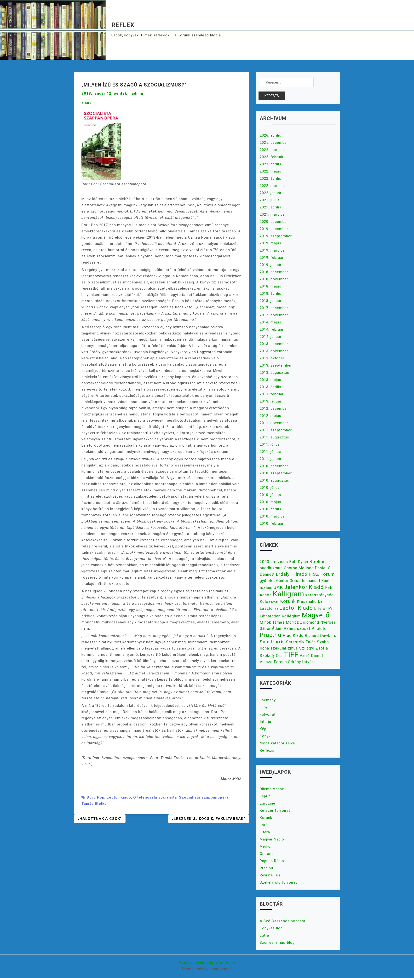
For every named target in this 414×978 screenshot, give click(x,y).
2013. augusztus (274, 372)
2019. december (274, 229)
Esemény (268, 700)
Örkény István (301, 662)
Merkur (266, 846)
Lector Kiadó (119, 797)
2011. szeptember (276, 430)
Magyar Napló (272, 839)
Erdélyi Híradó (291, 574)
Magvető (316, 615)
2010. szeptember (276, 473)
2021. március (272, 214)
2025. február (272, 157)
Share (86, 102)
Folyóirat (268, 714)
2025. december (274, 142)
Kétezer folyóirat (275, 810)
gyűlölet (267, 580)
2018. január (271, 301)
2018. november (274, 279)
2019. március (272, 250)
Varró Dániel (311, 655)
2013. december (274, 344)
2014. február (272, 329)
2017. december (274, 308)
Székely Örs (271, 655)
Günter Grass (288, 580)
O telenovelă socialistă (155, 797)
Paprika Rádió (272, 861)
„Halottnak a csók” (100, 819)
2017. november (274, 315)
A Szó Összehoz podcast (282, 921)
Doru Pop (95, 797)
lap (276, 608)
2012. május (270, 416)
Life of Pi (323, 608)
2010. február (272, 523)
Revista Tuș (270, 875)
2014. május (270, 322)
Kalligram (288, 594)
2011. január (271, 459)
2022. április (270, 178)
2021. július (270, 200)
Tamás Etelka (94, 803)
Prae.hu (271, 634)
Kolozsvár (269, 601)
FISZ (314, 574)
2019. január (271, 265)
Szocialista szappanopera (204, 797)
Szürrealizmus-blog (277, 942)
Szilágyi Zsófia (313, 648)
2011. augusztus (274, 437)
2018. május (270, 286)
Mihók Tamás (272, 622)
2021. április (270, 207)
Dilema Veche (272, 789)
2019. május (270, 243)
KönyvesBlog (271, 928)
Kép (263, 729)
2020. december (274, 221)
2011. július (270, 444)
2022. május (270, 171)
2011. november (274, 423)
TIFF (291, 654)
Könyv (265, 736)
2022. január (271, 193)
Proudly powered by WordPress (207, 963)
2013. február (272, 394)
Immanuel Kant (316, 580)
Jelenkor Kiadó (304, 587)
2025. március (272, 150)
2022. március (272, 186)
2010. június (270, 495)
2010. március (272, 516)
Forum (327, 574)
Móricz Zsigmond (302, 622)
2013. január (271, 401)
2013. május (270, 380)
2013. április (270, 387)
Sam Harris (272, 641)
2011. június (270, 451)
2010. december (274, 466)
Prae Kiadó (293, 635)
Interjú (265, 721)
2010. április (270, 509)
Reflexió (267, 750)
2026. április (270, 135)
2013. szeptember (276, 365)
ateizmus (279, 561)
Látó (264, 825)
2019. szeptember (276, 236)
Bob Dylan (298, 561)
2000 (264, 561)
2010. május (270, 502)
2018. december (274, 272)
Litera (265, 832)
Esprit (265, 796)
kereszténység (319, 595)
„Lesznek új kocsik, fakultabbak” (208, 819)
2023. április (270, 164)
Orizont (266, 853)
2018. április (270, 293)
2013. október (272, 358)
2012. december (274, 408)
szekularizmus (284, 648)
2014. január (271, 336)
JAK (278, 587)
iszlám (266, 587)
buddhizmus (271, 568)
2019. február (272, 257)
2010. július (270, 487)
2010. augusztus (274, 480)
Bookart (318, 561)
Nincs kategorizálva (277, 743)
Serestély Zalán (301, 642)
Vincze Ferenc (273, 662)
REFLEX (122, 25)
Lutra (264, 935)
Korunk (288, 601)
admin (137, 93)
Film (263, 707)
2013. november (274, 351)
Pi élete (319, 628)
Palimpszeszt (297, 628)
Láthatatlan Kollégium (280, 616)
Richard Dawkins (320, 635)
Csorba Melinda (299, 568)
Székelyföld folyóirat (278, 882)
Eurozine (267, 803)
